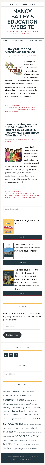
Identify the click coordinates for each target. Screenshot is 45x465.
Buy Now (22, 237)
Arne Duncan (6, 391)
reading (19, 424)
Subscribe (12, 335)
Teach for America (24, 444)
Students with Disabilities (17, 440)
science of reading (31, 432)
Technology (10, 448)
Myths (33, 109)
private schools (7, 419)
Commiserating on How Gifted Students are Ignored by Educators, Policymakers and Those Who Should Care (22, 129)
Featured (17, 105)
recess (38, 424)
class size (27, 395)
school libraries (24, 428)
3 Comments (31, 56)
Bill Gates (31, 391)
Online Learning (32, 411)
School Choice (14, 428)
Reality (7, 112)
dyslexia (9, 404)
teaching (36, 444)
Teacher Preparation (31, 440)
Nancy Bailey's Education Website (22, 19)
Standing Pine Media (27, 459)
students (6, 440)
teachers (9, 444)
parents (6, 414)
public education (26, 419)
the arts (25, 449)
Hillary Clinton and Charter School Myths (20, 50)
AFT (16, 107)
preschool (36, 414)
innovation (26, 109)
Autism (13, 391)
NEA (37, 109)
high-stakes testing (31, 407)
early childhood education (22, 404)
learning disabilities (19, 411)
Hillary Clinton (16, 109)
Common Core (20, 193)
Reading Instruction (29, 424)
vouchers (14, 112)
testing (19, 449)
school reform (21, 432)
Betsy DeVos (22, 391)
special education (29, 195)
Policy (20, 195)
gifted (27, 193)
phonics (30, 414)
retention (6, 428)
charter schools (24, 107)
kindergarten (7, 411)
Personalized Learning (18, 414)
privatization (16, 419)
